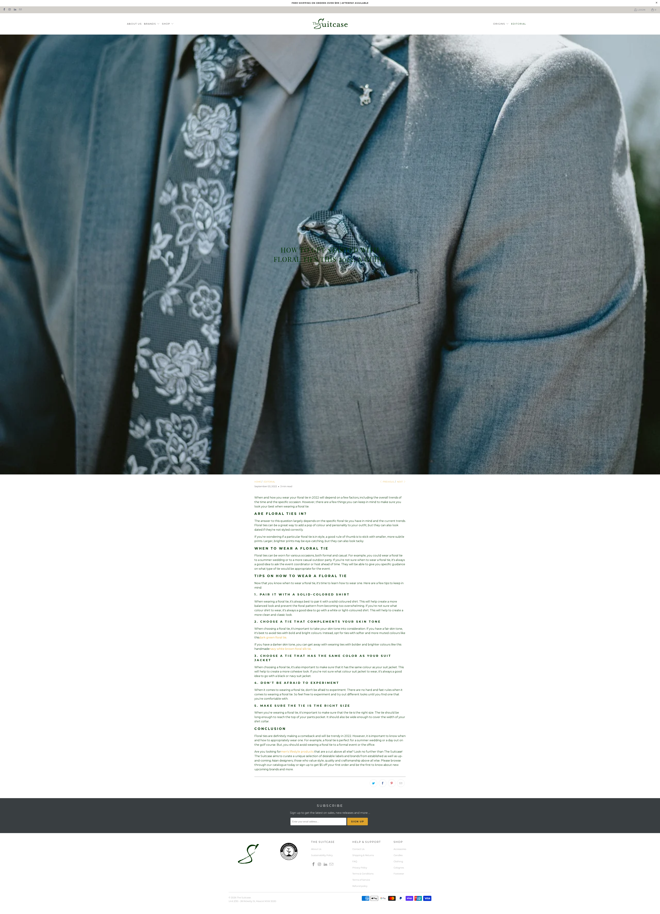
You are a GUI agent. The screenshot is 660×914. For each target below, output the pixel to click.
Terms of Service (361, 879)
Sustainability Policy (322, 855)
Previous (388, 481)
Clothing (398, 861)
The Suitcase (244, 897)
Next (400, 481)
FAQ (354, 861)
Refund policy (359, 886)
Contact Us (358, 849)
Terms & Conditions (362, 873)
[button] (152, 24)
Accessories (400, 849)
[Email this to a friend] (401, 783)
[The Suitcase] (330, 24)
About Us (316, 849)
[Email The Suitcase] (20, 9)
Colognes (399, 867)
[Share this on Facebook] (382, 783)
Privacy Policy (359, 867)
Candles (398, 855)
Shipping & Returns (363, 855)
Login (641, 9)
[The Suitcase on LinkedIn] (14, 9)
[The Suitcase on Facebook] (4, 9)
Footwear (399, 873)
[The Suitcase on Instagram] (9, 9)
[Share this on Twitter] (373, 783)
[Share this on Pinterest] (391, 783)
